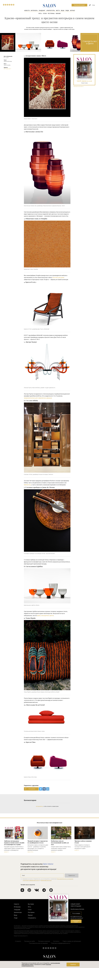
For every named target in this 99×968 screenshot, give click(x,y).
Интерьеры (17, 907)
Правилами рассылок (46, 880)
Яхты (29, 907)
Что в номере (76, 913)
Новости (16, 904)
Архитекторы (18, 912)
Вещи (15, 915)
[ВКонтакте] (44, 789)
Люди (15, 918)
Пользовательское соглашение (38, 943)
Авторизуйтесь (39, 806)
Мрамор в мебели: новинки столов (83, 842)
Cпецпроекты (32, 918)
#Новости (77, 850)
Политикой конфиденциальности (31, 880)
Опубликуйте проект (76, 921)
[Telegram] (47, 789)
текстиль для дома (58, 277)
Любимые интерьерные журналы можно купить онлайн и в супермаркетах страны (14, 842)
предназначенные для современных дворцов (38, 398)
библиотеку (27, 485)
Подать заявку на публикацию (72, 941)
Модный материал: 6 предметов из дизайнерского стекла (38, 842)
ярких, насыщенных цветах (45, 615)
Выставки (31, 904)
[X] (40, 789)
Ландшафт (17, 909)
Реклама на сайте (29, 941)
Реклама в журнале (44, 941)
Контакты (56, 941)
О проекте (18, 941)
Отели (29, 909)
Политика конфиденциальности (60, 943)
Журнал (30, 915)
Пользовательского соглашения (65, 879)
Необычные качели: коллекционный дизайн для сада (60, 842)
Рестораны (31, 912)
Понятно (73, 964)
